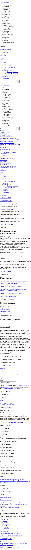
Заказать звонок (4, 542)
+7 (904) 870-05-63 (5, 491)
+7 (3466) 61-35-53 (5, 365)
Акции (5, 75)
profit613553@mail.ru (6, 497)
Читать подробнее (5, 271)
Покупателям (7, 70)
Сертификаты (11, 67)
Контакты (6, 78)
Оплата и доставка (12, 72)
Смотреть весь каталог (6, 313)
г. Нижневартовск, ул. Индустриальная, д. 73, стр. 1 (9, 532)
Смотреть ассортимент (6, 209)
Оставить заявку (5, 382)
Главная (5, 62)
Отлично (2, 510)
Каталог (2, 130)
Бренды (5, 69)
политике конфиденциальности (10, 388)
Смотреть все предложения (8, 296)
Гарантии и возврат (12, 73)
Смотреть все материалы (7, 404)
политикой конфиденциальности (10, 507)
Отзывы (5, 76)
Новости (9, 65)
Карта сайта (3, 543)
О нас (5, 64)
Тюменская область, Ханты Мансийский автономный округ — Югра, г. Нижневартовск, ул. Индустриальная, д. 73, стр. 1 (15, 481)
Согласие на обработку (14, 543)
